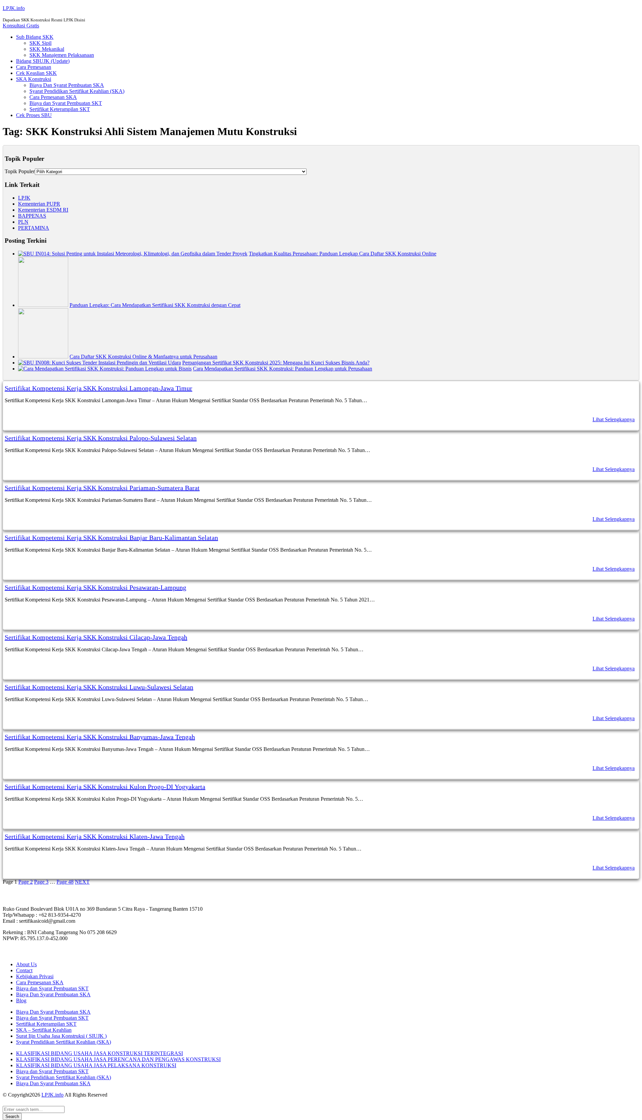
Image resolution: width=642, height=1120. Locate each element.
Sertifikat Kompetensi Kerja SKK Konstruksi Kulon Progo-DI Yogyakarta (105, 786)
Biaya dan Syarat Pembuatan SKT (65, 103)
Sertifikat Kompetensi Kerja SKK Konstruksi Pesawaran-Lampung (95, 587)
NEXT (82, 882)
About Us (26, 964)
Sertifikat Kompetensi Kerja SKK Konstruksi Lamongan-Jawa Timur (98, 388)
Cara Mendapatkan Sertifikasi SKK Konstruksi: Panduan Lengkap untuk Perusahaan (282, 368)
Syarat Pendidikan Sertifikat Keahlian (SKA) (76, 91)
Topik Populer (20, 171)
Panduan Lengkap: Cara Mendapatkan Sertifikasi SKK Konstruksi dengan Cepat (155, 305)
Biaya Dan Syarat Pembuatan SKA (66, 85)
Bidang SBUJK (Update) (43, 61)
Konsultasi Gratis (21, 25)
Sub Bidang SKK (35, 37)
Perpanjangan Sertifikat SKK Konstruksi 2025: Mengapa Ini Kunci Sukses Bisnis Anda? (275, 362)
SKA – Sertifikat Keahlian (44, 1030)
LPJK (24, 198)
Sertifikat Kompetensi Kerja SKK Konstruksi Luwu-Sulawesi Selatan (99, 687)
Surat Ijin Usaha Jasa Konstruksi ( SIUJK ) (61, 1036)
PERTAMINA (33, 228)
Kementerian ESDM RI (43, 210)
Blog (21, 1000)
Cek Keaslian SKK (36, 73)
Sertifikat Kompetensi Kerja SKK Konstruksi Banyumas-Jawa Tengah (100, 737)
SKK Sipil (40, 43)
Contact (24, 970)
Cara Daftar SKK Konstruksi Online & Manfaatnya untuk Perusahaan (143, 356)
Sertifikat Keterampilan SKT (59, 109)
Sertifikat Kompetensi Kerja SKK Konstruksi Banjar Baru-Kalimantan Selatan (111, 537)
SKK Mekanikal (46, 49)
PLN (23, 222)
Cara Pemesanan (33, 67)
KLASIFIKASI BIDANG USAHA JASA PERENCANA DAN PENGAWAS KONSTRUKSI (118, 1059)
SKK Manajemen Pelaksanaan (61, 55)
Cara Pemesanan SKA (53, 97)
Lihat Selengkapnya (614, 419)
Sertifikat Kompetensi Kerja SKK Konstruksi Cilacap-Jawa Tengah (96, 637)
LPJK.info (14, 8)
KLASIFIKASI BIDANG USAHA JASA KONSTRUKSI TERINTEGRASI (99, 1053)
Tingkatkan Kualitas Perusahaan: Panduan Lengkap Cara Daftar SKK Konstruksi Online (342, 253)
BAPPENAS (32, 216)
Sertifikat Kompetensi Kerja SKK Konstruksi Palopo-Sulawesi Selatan (101, 438)
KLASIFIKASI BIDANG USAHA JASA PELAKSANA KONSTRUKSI (96, 1065)
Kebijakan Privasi (35, 976)
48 (65, 882)
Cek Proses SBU (34, 115)
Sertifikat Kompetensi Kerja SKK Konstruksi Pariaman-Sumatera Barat (102, 487)
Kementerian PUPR (39, 204)
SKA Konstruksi (33, 79)
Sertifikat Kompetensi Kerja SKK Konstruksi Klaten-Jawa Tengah (95, 836)
